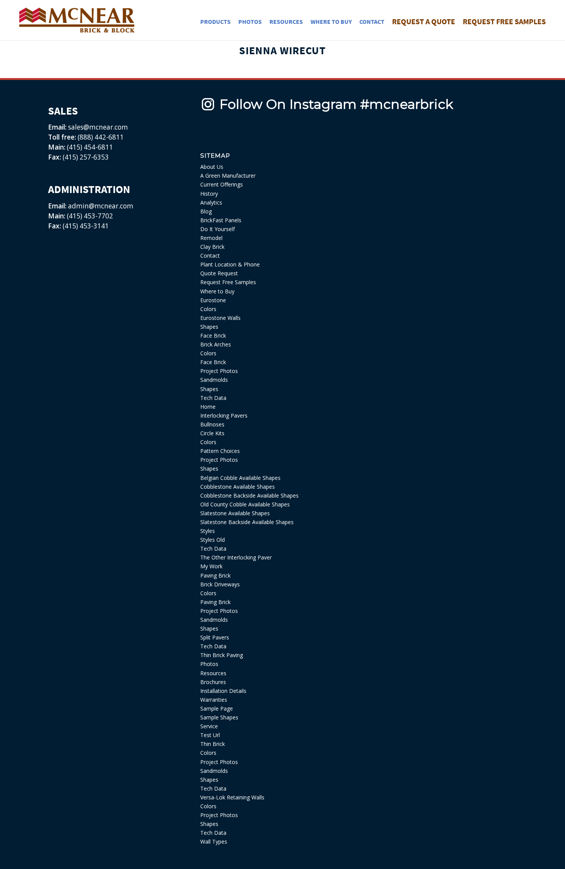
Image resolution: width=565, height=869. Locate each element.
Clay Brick (212, 246)
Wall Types (213, 841)
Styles (207, 530)
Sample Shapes (219, 717)
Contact (210, 255)
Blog (206, 211)
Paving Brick (215, 575)
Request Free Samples (228, 282)
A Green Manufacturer (228, 175)
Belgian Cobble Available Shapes (240, 477)
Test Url (210, 735)
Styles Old (212, 539)
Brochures (213, 682)
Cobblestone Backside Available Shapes (249, 495)
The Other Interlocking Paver (236, 557)
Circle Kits (212, 433)
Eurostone (213, 300)
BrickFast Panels (220, 220)
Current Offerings (221, 184)
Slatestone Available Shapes (235, 513)
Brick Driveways (220, 584)
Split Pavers (214, 637)
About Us (211, 166)
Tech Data (213, 397)
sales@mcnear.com (97, 127)
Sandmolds (214, 379)
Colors (208, 309)
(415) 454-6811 (90, 147)
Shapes (209, 326)
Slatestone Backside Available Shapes (247, 522)
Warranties (213, 699)
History (209, 193)
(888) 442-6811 (101, 137)
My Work (211, 566)
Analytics (211, 202)
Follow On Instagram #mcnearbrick (336, 104)
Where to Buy (217, 291)
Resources (213, 673)
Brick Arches (215, 344)
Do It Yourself (217, 229)
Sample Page (216, 708)
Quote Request (219, 273)
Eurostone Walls (220, 317)
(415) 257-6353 (86, 157)
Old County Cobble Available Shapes (245, 504)
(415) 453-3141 (86, 225)
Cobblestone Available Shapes (237, 486)
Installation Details (223, 690)
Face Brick (213, 335)
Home (208, 406)
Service (209, 726)
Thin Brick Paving (221, 655)
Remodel (211, 237)
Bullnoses (212, 424)
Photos (209, 664)
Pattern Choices (220, 450)
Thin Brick (212, 743)
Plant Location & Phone (230, 264)
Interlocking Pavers (224, 415)
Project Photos (219, 371)
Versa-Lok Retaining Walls (232, 797)
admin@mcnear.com (99, 205)
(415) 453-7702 (90, 215)
